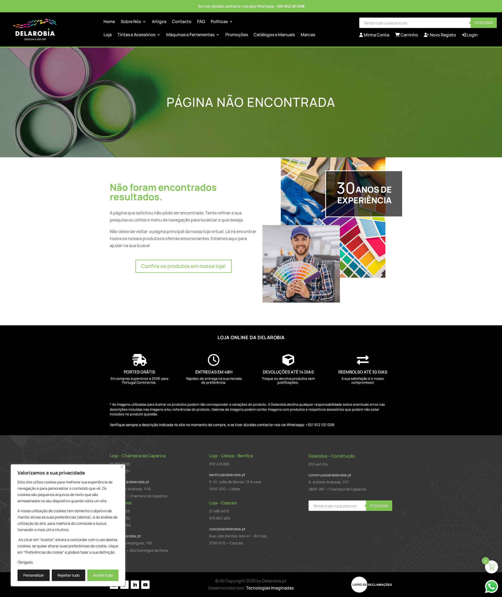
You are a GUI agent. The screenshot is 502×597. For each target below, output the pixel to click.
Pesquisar (484, 22)
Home (109, 22)
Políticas (219, 22)
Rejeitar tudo (68, 575)
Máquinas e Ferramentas (190, 35)
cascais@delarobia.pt (227, 528)
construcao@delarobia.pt (330, 474)
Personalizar (33, 575)
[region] (68, 525)
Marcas (308, 35)
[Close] (122, 466)
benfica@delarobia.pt (227, 474)
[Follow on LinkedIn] (135, 585)
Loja (108, 35)
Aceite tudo (103, 575)
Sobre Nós (131, 22)
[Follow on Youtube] (145, 585)
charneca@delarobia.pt (129, 481)
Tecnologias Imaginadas (270, 588)
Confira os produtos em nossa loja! (183, 266)
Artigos (159, 22)
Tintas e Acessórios (136, 35)
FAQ (201, 22)
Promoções (236, 35)
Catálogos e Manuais (274, 35)
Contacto (181, 22)
